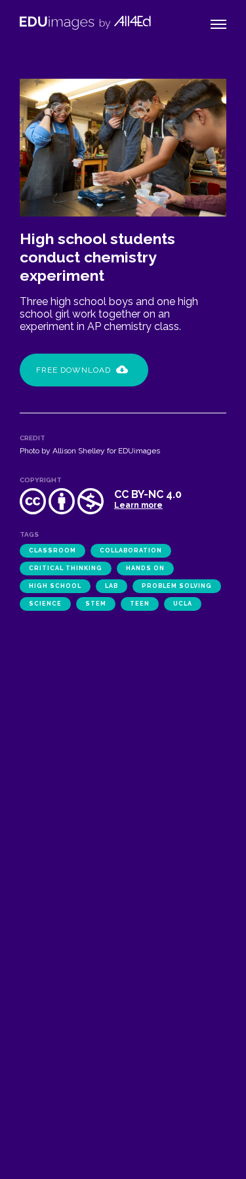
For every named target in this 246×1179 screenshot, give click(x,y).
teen (140, 603)
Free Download (73, 370)
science (45, 603)
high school (55, 586)
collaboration (131, 550)
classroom (52, 550)
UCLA (182, 603)
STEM (95, 603)
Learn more (138, 505)
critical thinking (65, 568)
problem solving (177, 586)
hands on (145, 568)
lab (111, 586)
